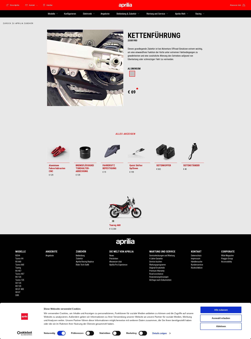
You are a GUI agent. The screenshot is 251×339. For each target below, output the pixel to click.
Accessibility (226, 261)
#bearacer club (115, 261)
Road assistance (156, 274)
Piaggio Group (227, 258)
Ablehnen (221, 326)
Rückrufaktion (196, 268)
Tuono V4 (19, 258)
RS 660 (18, 261)
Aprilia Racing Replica (85, 261)
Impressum (195, 258)
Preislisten (113, 258)
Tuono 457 (19, 274)
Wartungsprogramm (157, 265)
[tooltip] (132, 74)
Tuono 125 (19, 280)
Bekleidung (80, 255)
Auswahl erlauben (221, 318)
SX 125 (18, 283)
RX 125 (18, 286)
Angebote (50, 255)
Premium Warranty (156, 271)
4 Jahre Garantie (156, 258)
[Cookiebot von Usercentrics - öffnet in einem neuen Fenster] (24, 333)
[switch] (90, 333)
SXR (17, 295)
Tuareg (18, 268)
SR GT (17, 292)
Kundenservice (197, 265)
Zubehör (79, 258)
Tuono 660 (19, 265)
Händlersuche (196, 261)
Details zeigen (159, 333)
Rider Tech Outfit (82, 265)
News (111, 255)
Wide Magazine (227, 255)
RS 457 (18, 271)
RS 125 (18, 277)
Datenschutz (196, 255)
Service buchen (155, 261)
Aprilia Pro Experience (118, 265)
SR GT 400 (19, 289)
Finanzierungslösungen (158, 277)
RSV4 (17, 255)
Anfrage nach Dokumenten (160, 280)
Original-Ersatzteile (157, 268)
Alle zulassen (221, 310)
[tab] (132, 74)
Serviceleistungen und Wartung (162, 255)
